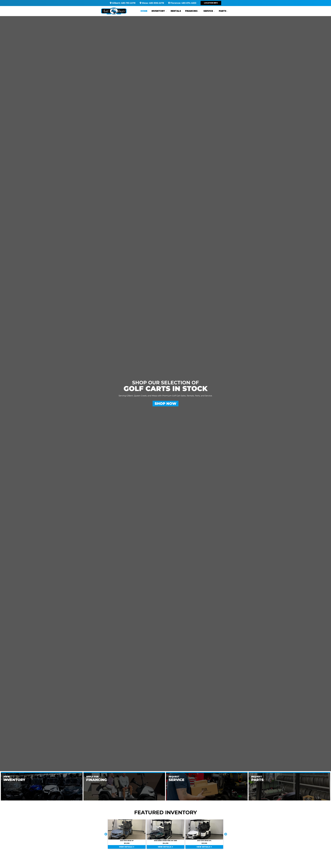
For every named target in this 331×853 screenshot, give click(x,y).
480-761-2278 (128, 3)
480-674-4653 (188, 3)
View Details (126, 847)
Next (225, 833)
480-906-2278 (156, 3)
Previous (105, 833)
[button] (211, 3)
